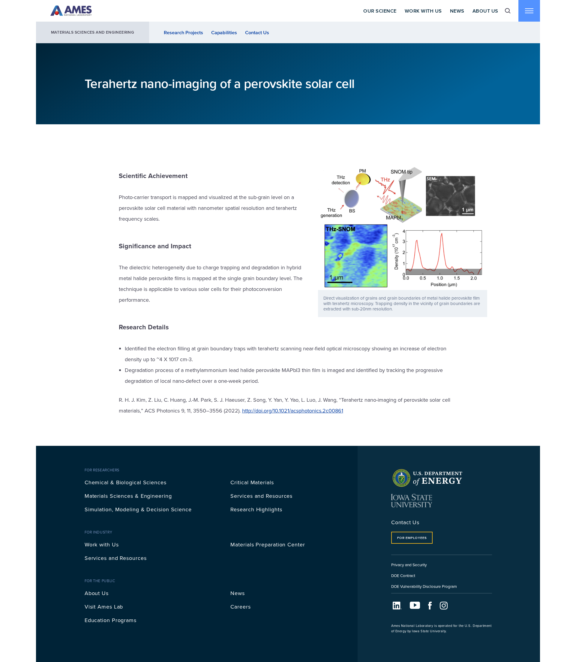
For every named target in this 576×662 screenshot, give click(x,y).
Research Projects (183, 32)
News (457, 11)
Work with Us (102, 544)
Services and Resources (261, 496)
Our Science (379, 11)
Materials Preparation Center (267, 544)
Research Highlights (256, 509)
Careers (240, 606)
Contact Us (257, 32)
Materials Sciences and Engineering (92, 32)
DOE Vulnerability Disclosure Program (424, 586)
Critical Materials (252, 482)
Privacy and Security (409, 564)
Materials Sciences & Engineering (128, 496)
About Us (485, 11)
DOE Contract (403, 575)
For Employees (412, 538)
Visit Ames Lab (104, 606)
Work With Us (423, 11)
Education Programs (110, 620)
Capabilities (224, 32)
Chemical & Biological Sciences (125, 482)
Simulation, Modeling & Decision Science (138, 509)
